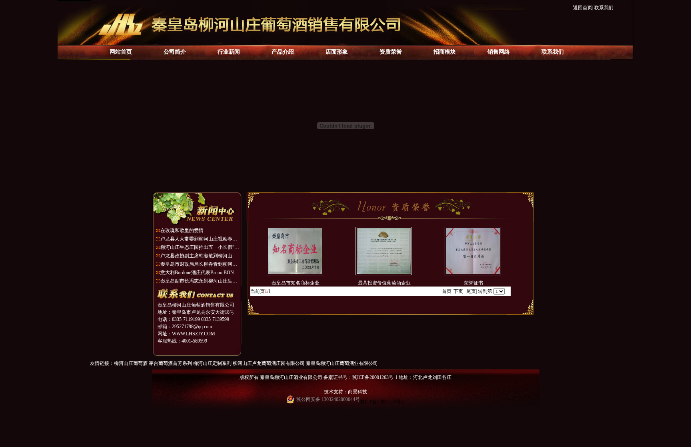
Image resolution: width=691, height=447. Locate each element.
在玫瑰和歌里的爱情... (183, 230)
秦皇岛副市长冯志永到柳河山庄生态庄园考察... (200, 281)
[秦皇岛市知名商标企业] (295, 274)
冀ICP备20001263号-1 (382, 402)
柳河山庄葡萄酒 (131, 363)
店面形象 (337, 52)
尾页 (471, 291)
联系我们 (603, 7)
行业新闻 (229, 52)
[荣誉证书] (473, 274)
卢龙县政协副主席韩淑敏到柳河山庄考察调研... (200, 256)
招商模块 (444, 52)
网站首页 (121, 52)
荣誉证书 (473, 283)
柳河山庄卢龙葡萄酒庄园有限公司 (269, 363)
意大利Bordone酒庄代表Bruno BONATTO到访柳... (200, 272)
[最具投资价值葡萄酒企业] (383, 274)
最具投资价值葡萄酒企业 (384, 283)
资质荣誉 (390, 52)
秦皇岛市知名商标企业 (295, 283)
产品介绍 (283, 52)
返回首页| (583, 7)
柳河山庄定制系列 (212, 363)
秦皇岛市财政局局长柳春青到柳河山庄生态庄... (200, 264)
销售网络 (498, 52)
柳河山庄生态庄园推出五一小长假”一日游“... (200, 247)
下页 (458, 291)
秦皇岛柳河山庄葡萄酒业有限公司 (342, 363)
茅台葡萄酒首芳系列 (170, 363)
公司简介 (175, 52)
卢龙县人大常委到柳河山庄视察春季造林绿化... (200, 239)
